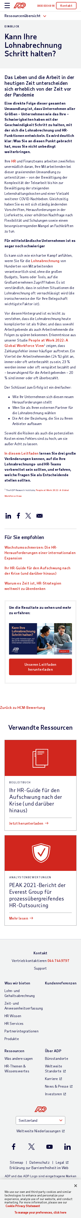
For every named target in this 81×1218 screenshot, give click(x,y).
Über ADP (53, 1051)
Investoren (53, 1094)
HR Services (13, 1023)
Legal (60, 1162)
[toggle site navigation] (7, 5)
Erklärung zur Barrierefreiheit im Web (39, 1167)
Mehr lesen (18, 918)
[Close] (76, 1186)
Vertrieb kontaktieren (40, 960)
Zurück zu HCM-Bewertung (22, 707)
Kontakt (66, 5)
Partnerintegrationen (21, 1031)
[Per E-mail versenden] (39, 515)
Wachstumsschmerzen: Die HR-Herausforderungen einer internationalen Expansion (40, 552)
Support (40, 968)
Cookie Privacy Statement (23, 1206)
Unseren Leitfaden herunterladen (40, 666)
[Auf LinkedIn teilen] (8, 515)
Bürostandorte (56, 1058)
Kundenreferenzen (60, 983)
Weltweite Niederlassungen (38, 1131)
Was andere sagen (18, 1058)
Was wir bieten (17, 983)
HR (13, 161)
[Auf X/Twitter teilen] (28, 515)
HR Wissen (12, 1016)
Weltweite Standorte (53, 1068)
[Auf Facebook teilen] (18, 515)
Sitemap (16, 1162)
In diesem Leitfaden (21, 453)
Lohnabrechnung (45, 260)
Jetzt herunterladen (26, 823)
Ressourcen (14, 1051)
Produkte (11, 1038)
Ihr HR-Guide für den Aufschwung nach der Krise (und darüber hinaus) (37, 570)
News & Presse (56, 1086)
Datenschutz (39, 1162)
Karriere (51, 1078)
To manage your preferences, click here (40, 1212)
